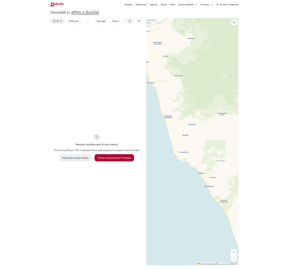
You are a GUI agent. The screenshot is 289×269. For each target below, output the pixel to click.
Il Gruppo (205, 4)
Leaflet (202, 264)
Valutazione (141, 4)
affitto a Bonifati (85, 12)
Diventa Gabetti (186, 4)
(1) (58, 21)
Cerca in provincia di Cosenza (114, 157)
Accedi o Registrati (229, 4)
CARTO (235, 264)
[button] (234, 252)
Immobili (128, 4)
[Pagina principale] (57, 4)
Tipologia (101, 21)
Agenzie (154, 4)
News (172, 4)
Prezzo (115, 21)
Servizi (164, 4)
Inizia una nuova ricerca (75, 157)
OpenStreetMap (214, 264)
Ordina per (73, 21)
